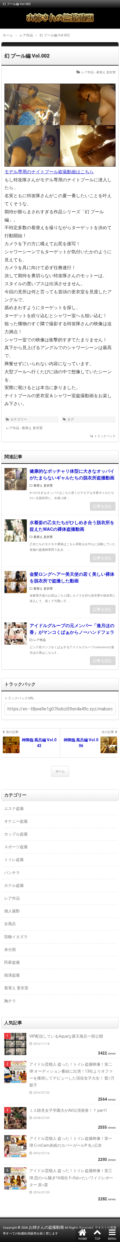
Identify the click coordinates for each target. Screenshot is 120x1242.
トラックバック (105, 436)
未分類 (10, 949)
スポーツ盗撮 (16, 847)
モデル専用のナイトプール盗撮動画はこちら (49, 171)
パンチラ (12, 872)
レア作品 (87, 72)
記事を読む (102, 506)
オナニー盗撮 (16, 821)
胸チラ (10, 1001)
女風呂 (10, 924)
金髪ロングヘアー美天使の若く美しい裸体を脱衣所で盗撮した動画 (72, 578)
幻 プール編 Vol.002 (26, 56)
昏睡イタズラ (16, 937)
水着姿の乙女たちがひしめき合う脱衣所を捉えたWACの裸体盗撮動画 (72, 526)
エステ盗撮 (14, 808)
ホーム (60, 771)
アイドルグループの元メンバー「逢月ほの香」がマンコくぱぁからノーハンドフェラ (72, 629)
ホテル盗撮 (14, 885)
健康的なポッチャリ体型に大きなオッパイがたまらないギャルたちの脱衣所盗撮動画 (72, 474)
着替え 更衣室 (106, 72)
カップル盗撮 (16, 834)
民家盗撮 (12, 962)
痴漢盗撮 (12, 975)
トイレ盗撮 (14, 859)
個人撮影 (12, 911)
